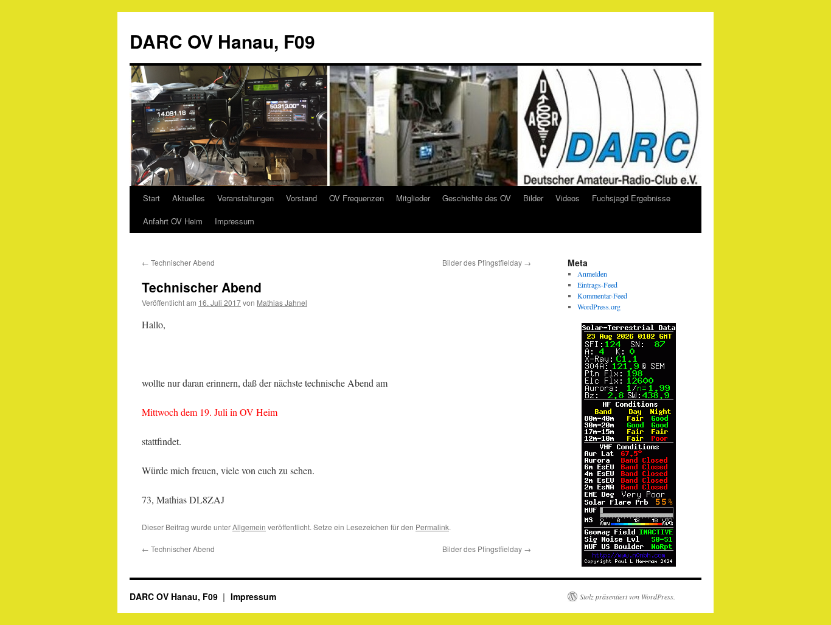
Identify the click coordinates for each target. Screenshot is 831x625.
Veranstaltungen (245, 198)
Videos (567, 198)
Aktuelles (188, 198)
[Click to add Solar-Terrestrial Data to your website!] (629, 563)
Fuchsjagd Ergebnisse (631, 198)
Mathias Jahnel (282, 302)
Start (151, 198)
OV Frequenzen (356, 198)
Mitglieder (413, 198)
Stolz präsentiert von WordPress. (627, 596)
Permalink (432, 527)
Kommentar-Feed (602, 295)
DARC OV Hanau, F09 (222, 41)
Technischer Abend (178, 262)
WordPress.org (599, 306)
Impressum (234, 221)
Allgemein (249, 527)
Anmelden (592, 273)
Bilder (533, 198)
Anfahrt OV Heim (173, 221)
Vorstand (301, 198)
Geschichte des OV (476, 198)
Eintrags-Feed (597, 284)
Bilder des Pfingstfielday (486, 262)
